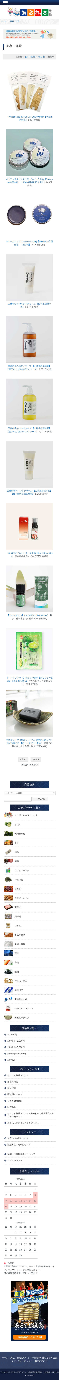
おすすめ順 (30, 56)
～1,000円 (12, 1034)
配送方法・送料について (19, 1144)
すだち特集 (12, 1081)
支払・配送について (19, 1357)
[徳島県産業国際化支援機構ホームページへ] (29, 1310)
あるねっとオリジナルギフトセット (24, 1123)
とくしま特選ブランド (18, 1075)
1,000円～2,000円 (16, 1041)
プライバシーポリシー (22, 1361)
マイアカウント (14, 1160)
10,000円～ (12, 1060)
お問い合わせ (41, 1361)
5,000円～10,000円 (16, 1053)
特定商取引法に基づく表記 (44, 1357)
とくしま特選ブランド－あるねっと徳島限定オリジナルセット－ (30, 1115)
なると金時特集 (14, 1101)
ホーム (3, 21)
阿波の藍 (11, 1107)
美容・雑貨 (14, 21)
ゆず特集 (11, 1088)
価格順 (41, 56)
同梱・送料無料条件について (21, 1154)
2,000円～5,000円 (16, 1047)
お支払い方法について (18, 1138)
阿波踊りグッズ (14, 1094)
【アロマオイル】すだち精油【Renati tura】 (28, 615)
